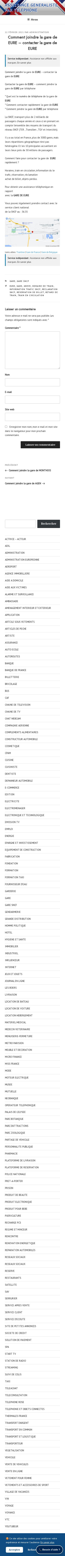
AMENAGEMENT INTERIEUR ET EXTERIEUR (28, 608)
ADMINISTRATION (14, 552)
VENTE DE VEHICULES (16, 1464)
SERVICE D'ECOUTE (15, 1319)
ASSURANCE (11, 642)
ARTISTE (10, 635)
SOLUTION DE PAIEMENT (18, 1340)
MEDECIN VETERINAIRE (17, 1029)
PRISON (9, 1188)
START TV (10, 1353)
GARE (13, 281)
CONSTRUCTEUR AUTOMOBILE (21, 739)
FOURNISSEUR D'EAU (16, 884)
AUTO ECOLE (12, 649)
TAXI (7, 1381)
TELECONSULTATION (16, 1395)
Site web (9, 409)
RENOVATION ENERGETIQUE (20, 1243)
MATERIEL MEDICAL (15, 1022)
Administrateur (39, 32)
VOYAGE (9, 1505)
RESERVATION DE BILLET (30, 292)
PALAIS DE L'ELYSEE (15, 1112)
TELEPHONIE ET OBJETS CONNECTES (24, 1409)
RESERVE (10, 1270)
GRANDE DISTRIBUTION (18, 918)
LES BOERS (11, 987)
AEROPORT (11, 566)
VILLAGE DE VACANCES (17, 1491)
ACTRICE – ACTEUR (15, 539)
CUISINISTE (11, 766)
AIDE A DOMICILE (14, 580)
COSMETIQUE (12, 746)
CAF (7, 697)
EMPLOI (9, 829)
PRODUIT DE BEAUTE (16, 1195)
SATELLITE (11, 1284)
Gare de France (33, 252)
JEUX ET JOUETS (13, 974)
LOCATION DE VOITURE (17, 1008)
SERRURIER (11, 1298)
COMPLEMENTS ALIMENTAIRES (21, 732)
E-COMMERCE (12, 787)
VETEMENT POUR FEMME (18, 1478)
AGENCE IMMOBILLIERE (17, 573)
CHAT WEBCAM (13, 718)
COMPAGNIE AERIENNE (17, 725)
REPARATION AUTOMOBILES (20, 1250)
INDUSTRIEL (11, 953)
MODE (8, 1070)
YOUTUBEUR (11, 1526)
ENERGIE (9, 836)
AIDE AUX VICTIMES (16, 587)
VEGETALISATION (14, 1450)
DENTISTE (10, 773)
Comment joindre (14, 72)
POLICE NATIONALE (15, 1174)
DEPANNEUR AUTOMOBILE (19, 780)
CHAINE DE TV (12, 711)
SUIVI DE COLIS (13, 1374)
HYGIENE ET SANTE (15, 939)
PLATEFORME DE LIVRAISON (20, 1160)
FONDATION (11, 863)
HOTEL (8, 932)
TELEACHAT (11, 1388)
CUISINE (9, 760)
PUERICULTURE (13, 1215)
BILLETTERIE (12, 677)
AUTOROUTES (12, 656)
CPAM (8, 753)
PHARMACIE (11, 1153)
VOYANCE (10, 1512)
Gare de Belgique (50, 252)
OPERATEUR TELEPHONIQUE (20, 1105)
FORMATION (11, 870)
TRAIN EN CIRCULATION (31, 295)
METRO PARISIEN (14, 1043)
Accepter (14, 1549)
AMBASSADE (11, 601)
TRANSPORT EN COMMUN (18, 1429)
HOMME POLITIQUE (15, 925)
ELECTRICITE (12, 801)
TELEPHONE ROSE (14, 1402)
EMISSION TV (12, 822)
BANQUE (9, 663)
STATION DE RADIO (15, 1360)
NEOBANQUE (11, 1098)
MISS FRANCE (12, 1063)
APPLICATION (12, 614)
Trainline (20, 252)
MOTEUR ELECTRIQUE (17, 1077)
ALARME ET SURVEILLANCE (19, 594)
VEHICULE (10, 1457)
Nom (7, 374)
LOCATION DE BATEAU (17, 1001)
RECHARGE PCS (13, 1222)
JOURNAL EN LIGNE (15, 981)
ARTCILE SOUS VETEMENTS (20, 621)
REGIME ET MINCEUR (16, 1229)
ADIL (7, 545)
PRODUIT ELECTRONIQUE (18, 1201)
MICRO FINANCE (13, 1056)
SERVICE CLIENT (13, 1312)
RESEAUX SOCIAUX (15, 1257)
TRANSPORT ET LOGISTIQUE (20, 1436)
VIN (7, 1498)
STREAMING (11, 1367)
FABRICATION (12, 856)
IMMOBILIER (11, 946)
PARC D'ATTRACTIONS (16, 1125)
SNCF (11, 117)
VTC (7, 1519)
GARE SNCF (23, 281)
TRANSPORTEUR (14, 1443)
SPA (7, 1346)
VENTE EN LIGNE (14, 1471)
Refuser (32, 1549)
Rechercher (48, 523)
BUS (7, 690)
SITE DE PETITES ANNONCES (20, 1326)
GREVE (27, 286)
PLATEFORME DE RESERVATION (22, 1167)
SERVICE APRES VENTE (17, 1305)
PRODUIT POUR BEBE (16, 1208)
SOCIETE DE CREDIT (16, 1333)
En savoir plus (24, 62)
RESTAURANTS (13, 1277)
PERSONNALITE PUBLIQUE (19, 1146)
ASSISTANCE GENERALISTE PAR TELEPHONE (31, 7)
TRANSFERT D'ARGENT (17, 1422)
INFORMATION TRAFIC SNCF (25, 289)
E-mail (8, 392)
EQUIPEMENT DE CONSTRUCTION (23, 849)
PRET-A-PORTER (14, 1181)
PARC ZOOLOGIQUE (15, 1132)
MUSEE (8, 1084)
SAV (7, 1291)
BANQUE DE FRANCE (15, 670)
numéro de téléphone (30, 96)
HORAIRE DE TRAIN (43, 286)
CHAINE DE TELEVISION (17, 704)
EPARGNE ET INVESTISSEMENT (21, 842)
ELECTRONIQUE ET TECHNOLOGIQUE (24, 815)
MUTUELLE (10, 1091)
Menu (34, 19)
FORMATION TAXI (14, 877)
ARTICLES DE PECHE (15, 628)
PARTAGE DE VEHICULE (17, 1139)
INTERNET (10, 967)
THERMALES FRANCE (16, 1416)
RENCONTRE (11, 1236)
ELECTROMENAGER (15, 808)
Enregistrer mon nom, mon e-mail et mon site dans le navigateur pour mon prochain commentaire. (31, 431)
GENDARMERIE (13, 912)
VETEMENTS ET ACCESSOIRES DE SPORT (27, 1485)
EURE (12, 286)
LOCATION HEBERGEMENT (19, 1015)
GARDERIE (10, 891)
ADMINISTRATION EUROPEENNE (22, 559)
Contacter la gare (14, 84)
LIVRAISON (11, 994)
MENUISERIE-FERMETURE (18, 1036)
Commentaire (12, 327)
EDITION (9, 794)
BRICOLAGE (11, 684)
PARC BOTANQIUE (14, 1119)
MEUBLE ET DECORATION (18, 1049)
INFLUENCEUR (12, 960)
